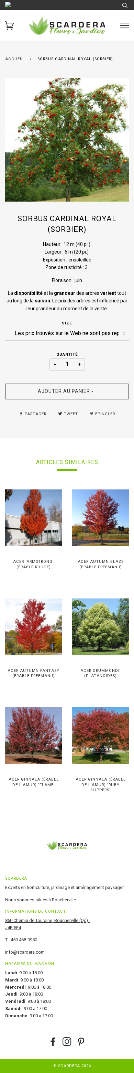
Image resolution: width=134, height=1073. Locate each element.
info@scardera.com (25, 952)
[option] (67, 140)
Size (67, 323)
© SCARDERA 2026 (72, 1066)
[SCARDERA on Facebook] (53, 1044)
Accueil (14, 59)
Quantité (67, 354)
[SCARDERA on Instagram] (67, 1044)
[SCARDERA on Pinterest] (81, 1044)
